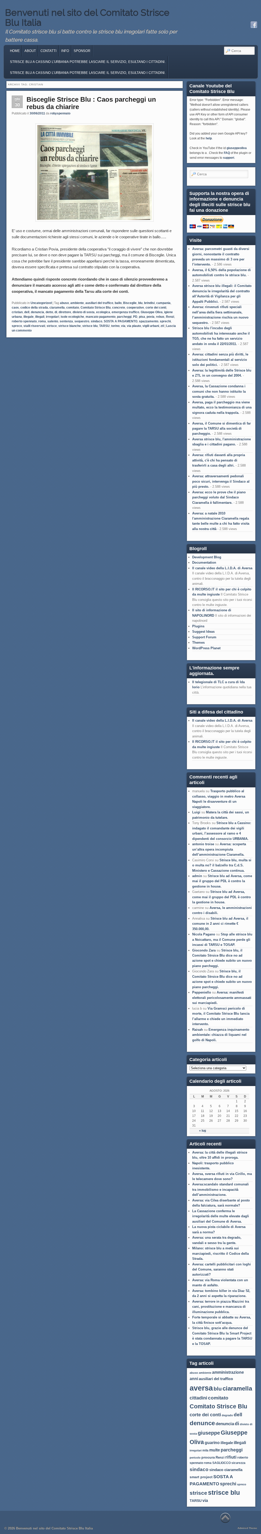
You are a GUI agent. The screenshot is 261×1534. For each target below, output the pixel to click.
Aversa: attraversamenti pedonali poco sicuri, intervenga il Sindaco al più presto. (221, 481)
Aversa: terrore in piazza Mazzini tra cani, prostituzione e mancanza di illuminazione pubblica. (220, 1307)
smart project (201, 1477)
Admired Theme (247, 1528)
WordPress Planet (206, 648)
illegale (28, 317)
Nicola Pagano (203, 934)
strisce (52, 326)
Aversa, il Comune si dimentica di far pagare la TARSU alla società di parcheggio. (221, 428)
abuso (64, 303)
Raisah (197, 1030)
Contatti (49, 51)
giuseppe (209, 1433)
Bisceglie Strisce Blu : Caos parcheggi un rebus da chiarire (91, 103)
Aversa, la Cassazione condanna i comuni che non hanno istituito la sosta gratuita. (219, 391)
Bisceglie (130, 303)
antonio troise (203, 844)
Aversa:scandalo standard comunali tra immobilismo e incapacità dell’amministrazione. (220, 1189)
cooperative (135, 307)
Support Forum (204, 637)
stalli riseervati (34, 326)
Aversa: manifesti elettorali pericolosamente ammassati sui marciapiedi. (221, 997)
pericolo (195, 1457)
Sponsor (82, 51)
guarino (212, 1442)
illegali (39, 317)
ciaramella (237, 1388)
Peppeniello (201, 992)
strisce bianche (69, 326)
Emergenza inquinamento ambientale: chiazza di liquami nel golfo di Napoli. (220, 1035)
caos (15, 307)
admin (197, 876)
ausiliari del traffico (99, 303)
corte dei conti (156, 307)
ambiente (77, 303)
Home (15, 51)
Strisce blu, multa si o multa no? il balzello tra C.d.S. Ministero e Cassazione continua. (221, 865)
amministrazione (228, 1372)
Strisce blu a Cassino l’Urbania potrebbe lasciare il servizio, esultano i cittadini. (88, 73)
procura (208, 1457)
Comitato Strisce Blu (96, 307)
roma (42, 321)
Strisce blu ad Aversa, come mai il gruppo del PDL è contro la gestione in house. (222, 881)
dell (26, 312)
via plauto (134, 326)
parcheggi (124, 317)
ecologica (103, 312)
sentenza (66, 321)
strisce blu (90, 326)
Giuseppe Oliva (152, 312)
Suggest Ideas (203, 631)
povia (150, 317)
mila (205, 1450)
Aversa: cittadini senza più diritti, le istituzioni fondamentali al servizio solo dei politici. (220, 359)
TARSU (104, 326)
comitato (72, 307)
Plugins (198, 626)
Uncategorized (41, 303)
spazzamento (148, 321)
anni (194, 1379)
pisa (142, 317)
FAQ (227, 153)
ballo (118, 303)
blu (140, 303)
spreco (17, 326)
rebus (160, 317)
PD (135, 317)
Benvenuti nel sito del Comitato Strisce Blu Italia (87, 17)
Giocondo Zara (204, 950)
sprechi (165, 321)
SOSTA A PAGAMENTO (120, 321)
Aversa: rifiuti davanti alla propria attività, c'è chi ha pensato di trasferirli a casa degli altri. (218, 460)
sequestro (81, 321)
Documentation (204, 562)
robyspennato (60, 113)
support (228, 158)
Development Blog (206, 557)
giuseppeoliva (237, 148)
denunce (202, 1423)
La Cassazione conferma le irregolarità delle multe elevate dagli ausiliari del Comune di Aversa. (220, 1216)
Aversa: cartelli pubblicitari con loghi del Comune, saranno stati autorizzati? (221, 1269)
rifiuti (231, 1457)
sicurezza (238, 1463)
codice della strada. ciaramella (42, 307)
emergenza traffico (125, 312)
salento (52, 321)
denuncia (37, 312)
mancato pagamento (100, 317)
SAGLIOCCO (221, 1463)
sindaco (96, 321)
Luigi (196, 812)
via (123, 326)
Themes (198, 642)
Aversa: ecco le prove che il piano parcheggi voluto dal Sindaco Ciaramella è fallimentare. (219, 497)
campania (163, 303)
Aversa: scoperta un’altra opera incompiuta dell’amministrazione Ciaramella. (219, 849)
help (209, 138)
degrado (227, 1415)
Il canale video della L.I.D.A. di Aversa (222, 568)
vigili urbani (150, 326)
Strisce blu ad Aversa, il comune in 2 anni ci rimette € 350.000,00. (220, 924)
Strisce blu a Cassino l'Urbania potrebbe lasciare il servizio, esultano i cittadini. (88, 62)
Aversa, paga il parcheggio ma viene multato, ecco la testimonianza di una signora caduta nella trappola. (222, 407)
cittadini (198, 1397)
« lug (202, 1130)
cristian (17, 312)
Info (65, 51)
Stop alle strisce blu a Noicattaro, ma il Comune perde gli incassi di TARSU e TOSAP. (222, 939)
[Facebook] (254, 24)
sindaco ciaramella (225, 1469)
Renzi (170, 317)
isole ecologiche (72, 317)
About (30, 51)
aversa (201, 1388)
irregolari (52, 317)
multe (214, 1450)
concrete (118, 307)
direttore (65, 312)
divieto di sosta (84, 312)
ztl (162, 326)
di (56, 312)
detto (49, 312)
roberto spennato (24, 321)
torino (115, 326)
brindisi (149, 303)
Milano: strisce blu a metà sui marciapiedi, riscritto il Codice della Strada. (220, 1253)
